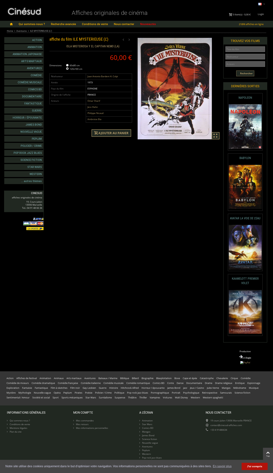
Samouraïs (226, 392)
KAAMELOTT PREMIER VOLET (245, 281)
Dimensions (55, 65)
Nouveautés (148, 24)
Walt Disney (181, 397)
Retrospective (209, 392)
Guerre (37, 110)
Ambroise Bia (94, 119)
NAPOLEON (245, 97)
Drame (208, 383)
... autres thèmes (31, 181)
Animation (34, 47)
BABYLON (245, 158)
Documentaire (32, 96)
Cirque (234, 378)
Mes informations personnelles (91, 428)
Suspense (120, 397)
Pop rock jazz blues (28, 152)
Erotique (240, 383)
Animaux (59, 378)
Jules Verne (213, 387)
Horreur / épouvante (27, 117)
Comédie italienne (91, 383)
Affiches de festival (26, 378)
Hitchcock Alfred (130, 387)
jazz (185, 387)
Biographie (147, 378)
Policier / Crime (31, 145)
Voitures (167, 397)
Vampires (155, 397)
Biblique (124, 378)
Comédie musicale (30, 82)
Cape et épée (190, 378)
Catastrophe (207, 378)
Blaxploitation (164, 378)
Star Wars (34, 167)
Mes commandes (84, 420)
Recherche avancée (63, 24)
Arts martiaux (31, 61)
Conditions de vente (95, 24)
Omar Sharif (93, 100)
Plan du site (15, 431)
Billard (135, 378)
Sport (56, 397)
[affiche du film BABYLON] (245, 187)
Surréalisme (105, 397)
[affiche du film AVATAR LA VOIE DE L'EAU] (245, 247)
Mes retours (82, 424)
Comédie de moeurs (17, 383)
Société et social (41, 397)
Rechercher (246, 73)
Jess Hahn (92, 107)
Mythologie (24, 392)
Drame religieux (223, 383)
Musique (254, 387)
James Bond (33, 124)
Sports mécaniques (72, 397)
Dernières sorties (245, 86)
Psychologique (191, 392)
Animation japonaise (27, 54)
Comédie (36, 75)
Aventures (21, 30)
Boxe (177, 378)
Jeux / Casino (197, 387)
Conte (170, 383)
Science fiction (31, 159)
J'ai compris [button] (254, 466)
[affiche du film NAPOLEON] (245, 127)
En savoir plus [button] (222, 466)
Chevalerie (222, 378)
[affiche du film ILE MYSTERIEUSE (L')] (179, 88)
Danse (180, 383)
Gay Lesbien (89, 387)
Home (10, 30)
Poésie (88, 392)
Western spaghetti (213, 397)
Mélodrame (239, 387)
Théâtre (132, 397)
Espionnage (253, 383)
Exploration (12, 387)
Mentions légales (18, 428)
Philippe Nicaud (95, 113)
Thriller (143, 397)
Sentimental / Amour (18, 397)
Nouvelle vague (31, 131)
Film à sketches (59, 387)
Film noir (75, 387)
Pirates (78, 392)
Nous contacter (124, 24)
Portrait (176, 392)
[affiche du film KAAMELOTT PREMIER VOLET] (245, 312)
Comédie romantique (138, 383)
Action (37, 40)
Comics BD (35, 89)
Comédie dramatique (43, 383)
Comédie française (68, 383)
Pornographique (160, 392)
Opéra (57, 392)
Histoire (113, 387)
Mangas (226, 387)
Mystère (11, 392)
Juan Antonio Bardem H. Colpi (102, 76)
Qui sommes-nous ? (32, 24)
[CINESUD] (24, 10)
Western (36, 174)
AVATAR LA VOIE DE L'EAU (245, 218)
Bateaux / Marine (107, 378)
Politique (119, 392)
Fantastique (33, 103)
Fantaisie (27, 387)
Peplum (37, 138)
